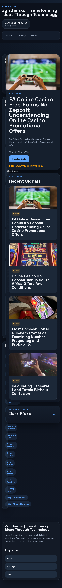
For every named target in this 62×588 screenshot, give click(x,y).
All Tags (22, 35)
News (34, 35)
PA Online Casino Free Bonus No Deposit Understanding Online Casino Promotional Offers (31, 227)
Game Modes (10, 463)
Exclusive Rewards (11, 427)
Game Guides (10, 454)
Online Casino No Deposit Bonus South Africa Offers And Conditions (31, 282)
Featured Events (11, 436)
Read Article (19, 158)
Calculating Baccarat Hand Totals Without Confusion (30, 390)
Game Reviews (10, 472)
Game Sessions (11, 481)
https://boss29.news (17, 497)
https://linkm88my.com (18, 504)
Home (9, 35)
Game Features (11, 445)
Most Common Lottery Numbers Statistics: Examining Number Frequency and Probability (32, 337)
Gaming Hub (10, 489)
